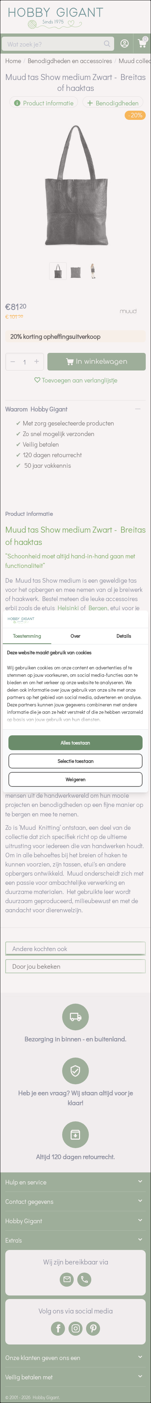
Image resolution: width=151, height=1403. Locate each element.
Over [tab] (75, 635)
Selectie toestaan (76, 761)
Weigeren (76, 779)
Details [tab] (124, 635)
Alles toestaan (75, 742)
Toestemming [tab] (27, 635)
